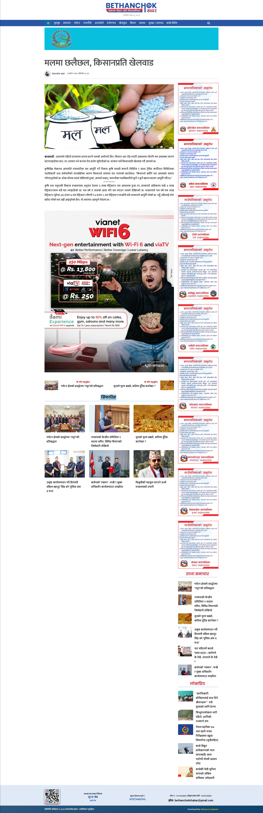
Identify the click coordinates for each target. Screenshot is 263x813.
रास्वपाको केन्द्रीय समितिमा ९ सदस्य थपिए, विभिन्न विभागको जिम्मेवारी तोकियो (106, 441)
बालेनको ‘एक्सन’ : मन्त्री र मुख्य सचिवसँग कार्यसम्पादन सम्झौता (107, 484)
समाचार (67, 23)
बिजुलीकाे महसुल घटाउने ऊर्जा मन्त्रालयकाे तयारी (151, 484)
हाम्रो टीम (93, 800)
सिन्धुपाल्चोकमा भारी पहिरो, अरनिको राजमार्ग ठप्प (206, 717)
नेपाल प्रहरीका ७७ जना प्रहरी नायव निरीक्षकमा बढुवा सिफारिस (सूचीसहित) (207, 734)
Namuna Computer (209, 809)
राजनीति (87, 23)
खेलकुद (123, 23)
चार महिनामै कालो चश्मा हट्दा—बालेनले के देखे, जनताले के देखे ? (205, 655)
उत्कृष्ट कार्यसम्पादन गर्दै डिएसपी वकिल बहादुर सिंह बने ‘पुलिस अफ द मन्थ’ (64, 487)
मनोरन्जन (111, 23)
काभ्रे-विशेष (171, 23)
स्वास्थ (142, 23)
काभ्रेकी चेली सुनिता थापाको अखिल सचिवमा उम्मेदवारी (206, 773)
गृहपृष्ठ (57, 23)
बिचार (133, 23)
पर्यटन (77, 23)
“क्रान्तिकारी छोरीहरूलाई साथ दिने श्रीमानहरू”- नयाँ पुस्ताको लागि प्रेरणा (207, 700)
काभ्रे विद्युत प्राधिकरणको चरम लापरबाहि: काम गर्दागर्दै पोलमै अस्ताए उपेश (206, 755)
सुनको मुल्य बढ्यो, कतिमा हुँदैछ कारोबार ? (152, 439)
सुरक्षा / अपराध (155, 23)
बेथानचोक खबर (58, 74)
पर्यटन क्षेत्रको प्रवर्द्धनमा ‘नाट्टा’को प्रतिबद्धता (63, 439)
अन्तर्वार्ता (99, 23)
